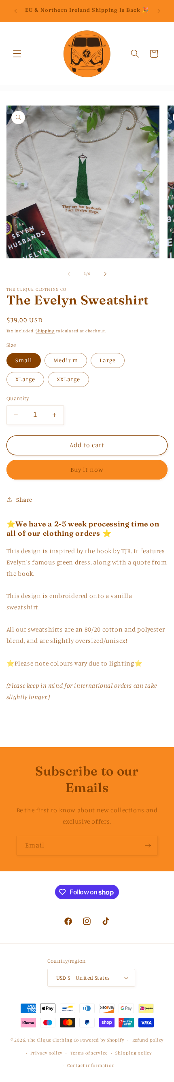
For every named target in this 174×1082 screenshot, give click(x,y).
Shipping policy (133, 1053)
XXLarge (68, 379)
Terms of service (89, 1053)
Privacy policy (46, 1053)
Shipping (45, 330)
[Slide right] (105, 274)
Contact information (91, 1065)
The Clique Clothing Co (53, 1040)
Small (23, 360)
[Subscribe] (148, 846)
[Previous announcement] (15, 11)
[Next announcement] (159, 11)
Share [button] (24, 499)
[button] (17, 53)
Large (108, 360)
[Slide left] (69, 274)
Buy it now (87, 469)
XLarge (25, 379)
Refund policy (148, 1040)
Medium (65, 360)
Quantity (17, 398)
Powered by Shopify (102, 1040)
